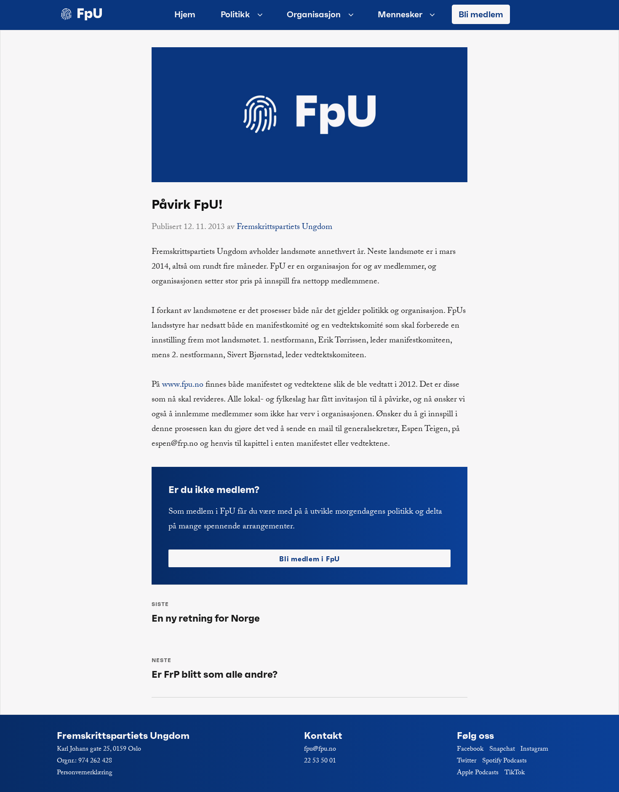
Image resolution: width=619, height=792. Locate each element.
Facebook (470, 749)
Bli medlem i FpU (309, 559)
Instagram (534, 749)
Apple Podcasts (478, 773)
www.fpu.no (182, 385)
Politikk (235, 14)
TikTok (514, 773)
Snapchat (502, 749)
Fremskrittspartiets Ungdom (284, 228)
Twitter (466, 761)
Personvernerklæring (84, 773)
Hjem (184, 14)
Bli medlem (481, 14)
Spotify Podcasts (504, 761)
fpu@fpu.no (320, 749)
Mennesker (400, 14)
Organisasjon (314, 14)
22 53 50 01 (320, 761)
